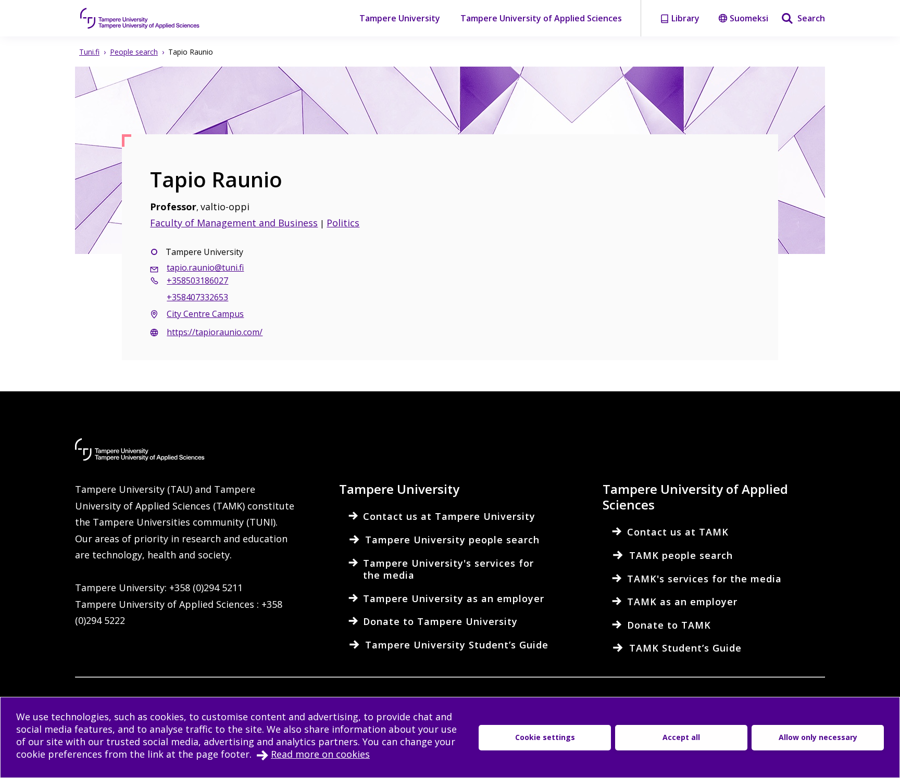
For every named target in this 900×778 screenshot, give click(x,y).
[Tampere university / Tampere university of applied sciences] (140, 18)
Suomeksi (749, 18)
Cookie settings (545, 737)
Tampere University (399, 18)
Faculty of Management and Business (234, 222)
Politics (343, 222)
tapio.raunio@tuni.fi (205, 267)
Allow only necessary (818, 737)
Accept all (681, 737)
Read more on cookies (320, 754)
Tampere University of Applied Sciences (541, 18)
